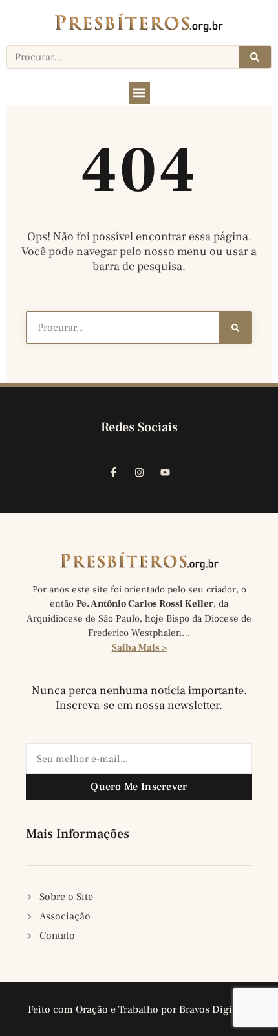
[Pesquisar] (255, 57)
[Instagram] (139, 472)
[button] (139, 93)
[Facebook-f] (113, 472)
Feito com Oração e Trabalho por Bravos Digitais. (139, 1009)
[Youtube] (165, 472)
